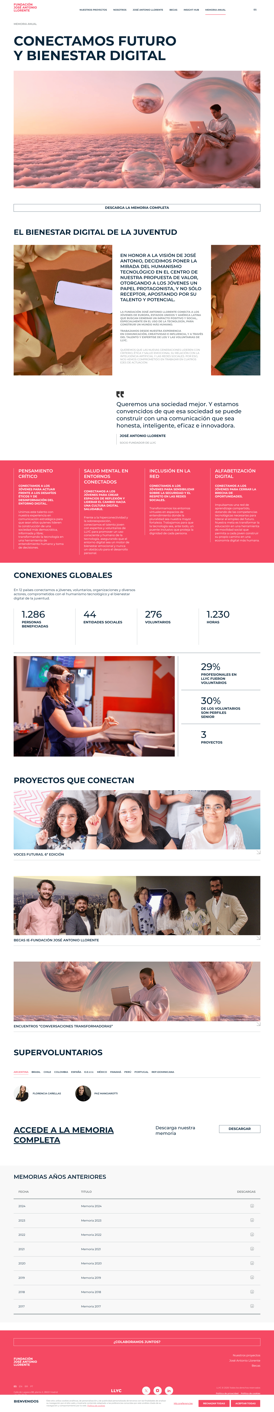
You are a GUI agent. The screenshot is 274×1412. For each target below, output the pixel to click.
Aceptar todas (245, 1403)
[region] (137, 1403)
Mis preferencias (183, 1403)
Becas (173, 10)
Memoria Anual (215, 10)
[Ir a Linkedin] (169, 1391)
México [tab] (102, 1071)
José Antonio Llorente (148, 10)
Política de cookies (96, 1406)
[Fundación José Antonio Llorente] (25, 7)
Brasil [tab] (36, 1071)
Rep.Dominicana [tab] (163, 1071)
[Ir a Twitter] (146, 1391)
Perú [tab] (127, 1071)
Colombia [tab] (61, 1071)
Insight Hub (191, 10)
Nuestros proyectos (93, 10)
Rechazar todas (214, 1403)
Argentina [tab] (21, 1071)
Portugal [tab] (141, 1071)
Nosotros (119, 10)
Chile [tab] (47, 1071)
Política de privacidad (227, 1393)
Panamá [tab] (115, 1071)
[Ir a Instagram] (157, 1391)
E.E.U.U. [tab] (89, 1071)
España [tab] (76, 1071)
